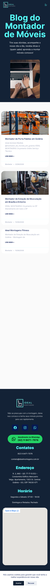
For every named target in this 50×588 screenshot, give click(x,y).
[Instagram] (25, 427)
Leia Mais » (9, 156)
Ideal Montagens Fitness (17, 230)
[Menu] (46, 5)
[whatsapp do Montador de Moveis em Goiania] (25, 439)
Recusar (31, 583)
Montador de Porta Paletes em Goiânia (24, 139)
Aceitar (18, 583)
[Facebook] (15, 427)
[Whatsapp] (35, 427)
